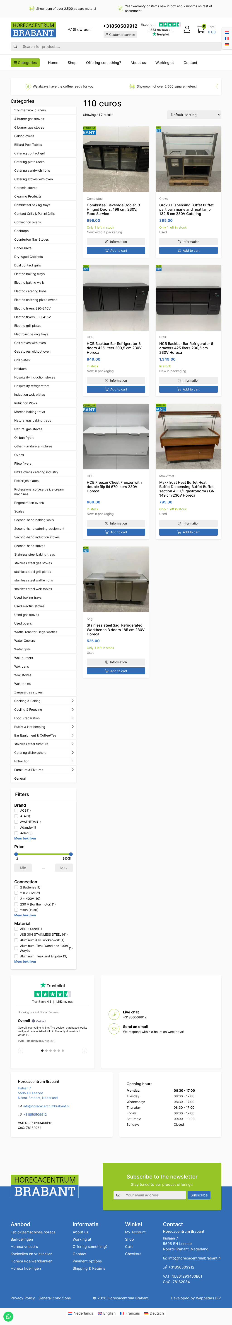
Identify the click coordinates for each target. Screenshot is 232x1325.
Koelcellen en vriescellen (31, 1254)
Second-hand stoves (29, 546)
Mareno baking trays (29, 412)
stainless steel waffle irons (33, 580)
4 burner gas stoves (29, 119)
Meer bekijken (25, 838)
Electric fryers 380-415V (32, 317)
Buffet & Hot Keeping (29, 727)
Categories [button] (27, 62)
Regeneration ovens (29, 503)
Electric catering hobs (30, 291)
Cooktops (21, 231)
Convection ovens (27, 222)
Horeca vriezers (24, 1246)
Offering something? (103, 62)
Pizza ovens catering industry (36, 472)
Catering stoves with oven (33, 179)
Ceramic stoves (25, 188)
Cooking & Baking (27, 701)
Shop (72, 62)
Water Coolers (24, 640)
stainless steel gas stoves (33, 563)
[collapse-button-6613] (72, 744)
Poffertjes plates (26, 481)
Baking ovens (24, 136)
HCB (90, 337)
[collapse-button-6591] (72, 752)
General (20, 778)
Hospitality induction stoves (34, 377)
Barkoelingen (22, 1239)
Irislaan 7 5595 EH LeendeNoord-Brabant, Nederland (38, 1093)
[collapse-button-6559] (72, 701)
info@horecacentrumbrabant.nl (46, 1106)
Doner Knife (22, 248)
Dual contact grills (27, 265)
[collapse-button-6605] (72, 726)
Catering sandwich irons (32, 170)
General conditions (55, 1298)
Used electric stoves (29, 606)
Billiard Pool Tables (28, 144)
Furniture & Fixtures (28, 770)
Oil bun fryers (24, 437)
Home (53, 62)
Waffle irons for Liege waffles (35, 632)
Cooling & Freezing (28, 709)
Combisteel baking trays (32, 205)
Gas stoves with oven (30, 343)
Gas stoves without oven (32, 351)
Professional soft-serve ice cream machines (39, 491)
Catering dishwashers (30, 752)
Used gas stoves (26, 615)
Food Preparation (27, 718)
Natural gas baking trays (32, 420)
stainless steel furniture (31, 744)
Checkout (133, 1254)
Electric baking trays (29, 274)
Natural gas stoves (28, 429)
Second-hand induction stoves (37, 537)
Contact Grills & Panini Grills (34, 213)
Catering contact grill (29, 153)
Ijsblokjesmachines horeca (33, 1232)
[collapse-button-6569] (72, 735)
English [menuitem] (109, 1313)
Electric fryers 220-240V (32, 308)
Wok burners (23, 658)
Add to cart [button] (118, 250)
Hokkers (20, 369)
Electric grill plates (27, 325)
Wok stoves (22, 675)
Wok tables (22, 684)
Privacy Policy (23, 1298)
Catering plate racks (29, 162)
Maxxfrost (166, 476)
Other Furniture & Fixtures (33, 446)
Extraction (21, 761)
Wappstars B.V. (208, 1298)
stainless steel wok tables (33, 589)
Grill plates (22, 360)
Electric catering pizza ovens (35, 300)
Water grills (22, 649)
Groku (163, 198)
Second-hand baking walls (34, 520)
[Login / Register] (187, 29)
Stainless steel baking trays (34, 554)
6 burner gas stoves (29, 127)
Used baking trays (27, 597)
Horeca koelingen (26, 1268)
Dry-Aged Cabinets (28, 257)
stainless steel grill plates (32, 571)
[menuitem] (227, 32)
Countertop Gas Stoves (31, 239)
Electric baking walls (29, 282)
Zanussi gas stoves (28, 692)
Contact (190, 62)
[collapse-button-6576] (72, 718)
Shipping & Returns (89, 1268)
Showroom (82, 29)
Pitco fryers (22, 463)
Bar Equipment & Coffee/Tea (35, 735)
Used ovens (23, 623)
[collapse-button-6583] (72, 709)
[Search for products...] (15, 46)
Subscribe (199, 1195)
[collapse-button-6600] (72, 761)
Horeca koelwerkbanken (31, 1261)
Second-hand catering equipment (39, 528)
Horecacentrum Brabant (128, 1298)
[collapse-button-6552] (72, 770)
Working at (164, 62)
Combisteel (95, 198)
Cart (129, 1246)
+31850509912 (120, 26)
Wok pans (21, 666)
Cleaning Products (27, 196)
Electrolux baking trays (31, 334)
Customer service (121, 35)
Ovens (19, 455)
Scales (19, 511)
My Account (135, 1232)
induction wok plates (29, 394)
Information (118, 242)
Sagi (90, 619)
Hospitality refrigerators (31, 386)
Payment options (87, 1261)
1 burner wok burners (30, 110)
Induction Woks (25, 403)
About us (138, 62)
